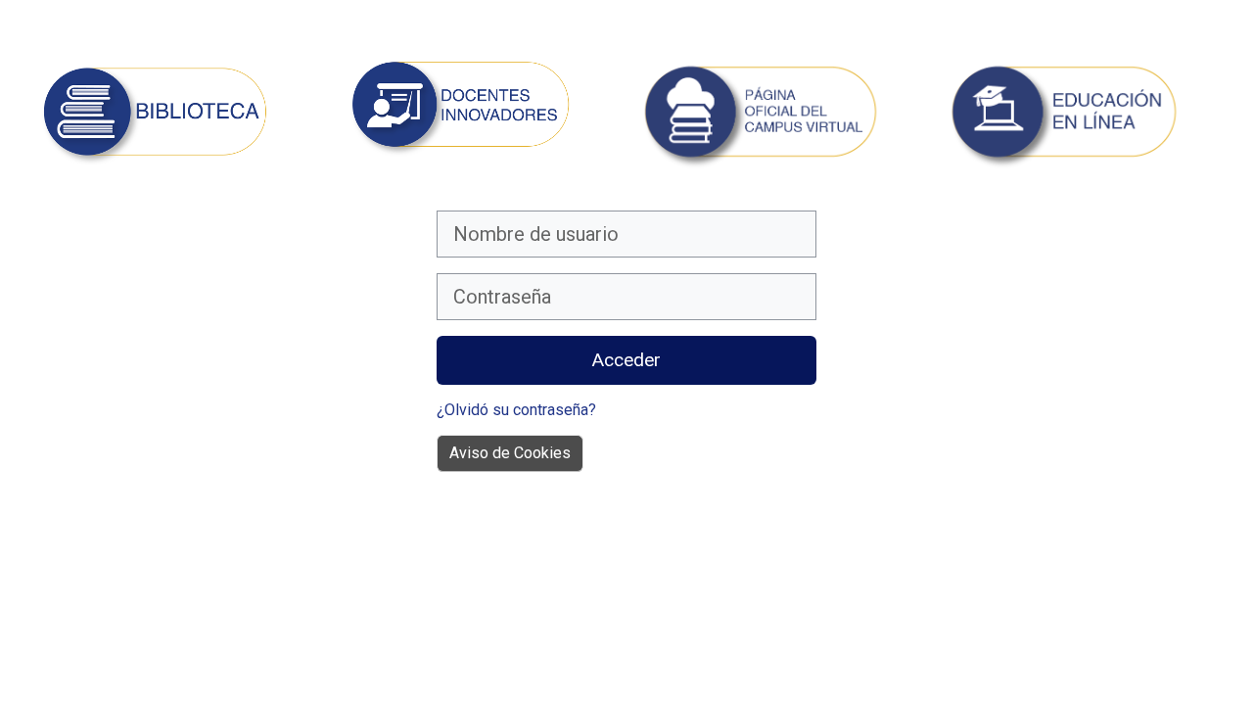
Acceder (626, 360)
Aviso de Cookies (510, 453)
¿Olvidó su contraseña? (516, 409)
